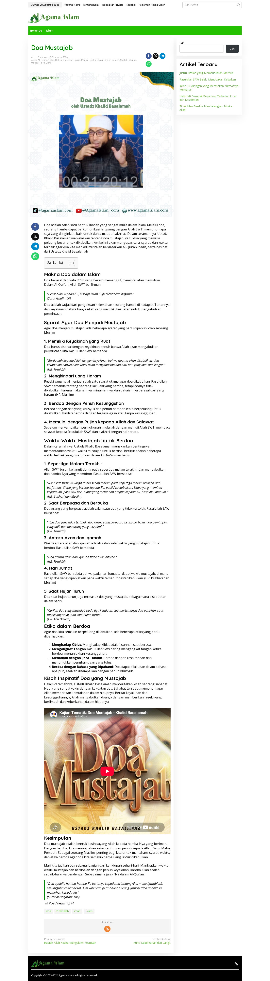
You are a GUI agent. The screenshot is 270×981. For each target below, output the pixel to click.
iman (77, 911)
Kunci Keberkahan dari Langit (151, 940)
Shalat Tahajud (128, 60)
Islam (70, 60)
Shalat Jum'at (112, 60)
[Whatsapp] (149, 64)
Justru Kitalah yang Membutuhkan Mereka (206, 73)
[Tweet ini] (156, 56)
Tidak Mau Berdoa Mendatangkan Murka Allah (205, 108)
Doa (52, 60)
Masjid (77, 60)
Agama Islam (66, 975)
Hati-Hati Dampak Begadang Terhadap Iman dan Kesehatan (208, 97)
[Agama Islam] (55, 18)
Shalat (100, 60)
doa (48, 911)
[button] (238, 5)
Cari (181, 43)
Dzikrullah (60, 60)
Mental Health (88, 60)
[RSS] (107, 929)
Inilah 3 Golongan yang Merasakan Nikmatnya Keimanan (208, 87)
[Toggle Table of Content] (69, 263)
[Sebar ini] (149, 56)
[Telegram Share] (162, 56)
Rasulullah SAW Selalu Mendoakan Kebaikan (207, 79)
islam (89, 911)
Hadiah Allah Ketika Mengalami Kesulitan (70, 940)
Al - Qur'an (43, 60)
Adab (34, 60)
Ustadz (34, 62)
